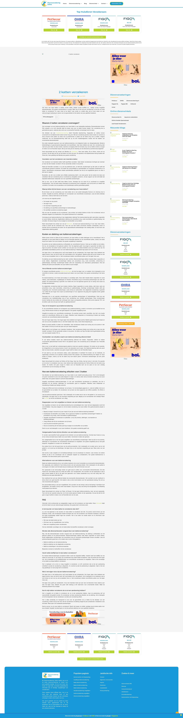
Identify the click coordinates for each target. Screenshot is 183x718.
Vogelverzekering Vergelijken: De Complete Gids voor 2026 (129, 135)
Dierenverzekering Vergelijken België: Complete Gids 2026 (130, 201)
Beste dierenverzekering (80, 682)
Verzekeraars (125, 691)
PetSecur (114, 100)
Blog (85, 3)
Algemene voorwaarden (106, 679)
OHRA (122, 100)
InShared (133, 104)
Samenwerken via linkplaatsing (82, 677)
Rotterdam (69, 223)
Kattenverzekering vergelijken (82, 693)
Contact (103, 3)
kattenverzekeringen (65, 271)
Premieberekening (126, 694)
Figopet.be (115, 716)
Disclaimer (103, 685)
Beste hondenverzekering (80, 685)
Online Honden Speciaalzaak (120, 120)
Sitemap (124, 686)
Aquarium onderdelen (131, 117)
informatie (99, 503)
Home (65, 3)
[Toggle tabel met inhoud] (55, 117)
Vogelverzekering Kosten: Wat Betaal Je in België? (129, 167)
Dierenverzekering (74, 3)
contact (47, 398)
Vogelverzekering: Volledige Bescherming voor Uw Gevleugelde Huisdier (130, 185)
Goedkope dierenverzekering (81, 679)
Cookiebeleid (103, 688)
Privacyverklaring (104, 690)
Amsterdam (74, 151)
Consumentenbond (127, 689)
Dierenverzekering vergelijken (82, 696)
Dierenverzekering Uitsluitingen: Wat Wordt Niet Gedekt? (129, 219)
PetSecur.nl (86, 716)
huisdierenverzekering (62, 133)
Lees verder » (124, 140)
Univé (113, 107)
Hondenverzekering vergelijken (82, 690)
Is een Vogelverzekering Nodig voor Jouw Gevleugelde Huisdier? (129, 152)
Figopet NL (115, 104)
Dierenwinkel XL (117, 117)
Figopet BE (124, 104)
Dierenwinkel (93, 3)
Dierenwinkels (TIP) (127, 683)
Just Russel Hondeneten (119, 123)
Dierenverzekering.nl (132, 100)
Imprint (102, 682)
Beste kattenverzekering (80, 688)
